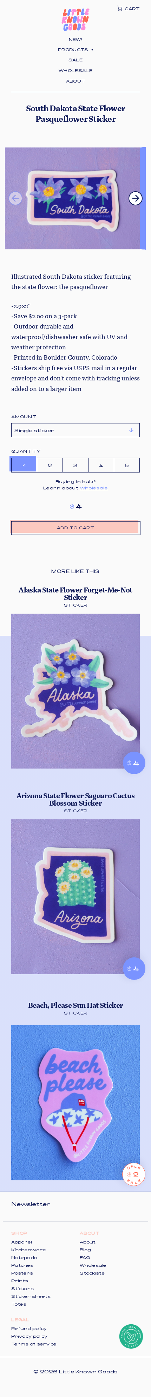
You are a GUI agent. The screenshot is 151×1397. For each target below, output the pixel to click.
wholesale (94, 487)
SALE (75, 59)
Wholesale (75, 70)
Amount (24, 416)
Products (75, 49)
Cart (132, 8)
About (75, 80)
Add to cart (75, 527)
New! (76, 39)
